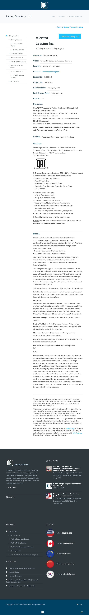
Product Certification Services (20, 539)
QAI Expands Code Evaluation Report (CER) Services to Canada (67, 495)
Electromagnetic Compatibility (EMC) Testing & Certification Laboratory (22, 581)
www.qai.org (70, 428)
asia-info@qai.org (69, 574)
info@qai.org (77, 433)
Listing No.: (38, 76)
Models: (36, 233)
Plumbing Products (17, 71)
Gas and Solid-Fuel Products (16, 66)
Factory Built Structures (18, 61)
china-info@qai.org (67, 564)
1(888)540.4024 (66, 533)
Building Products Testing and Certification (22, 568)
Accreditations (15, 535)
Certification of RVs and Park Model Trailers (22, 586)
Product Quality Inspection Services (22, 547)
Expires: (36, 98)
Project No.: (38, 82)
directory (62, 16)
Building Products (16, 40)
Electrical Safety (14, 572)
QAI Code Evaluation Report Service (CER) (24, 555)
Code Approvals (16, 551)
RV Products (15, 81)
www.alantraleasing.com (50, 71)
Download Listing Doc (70, 36)
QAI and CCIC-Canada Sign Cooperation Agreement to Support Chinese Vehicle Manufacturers (67, 468)
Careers (10, 497)
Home (52, 16)
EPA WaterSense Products (17, 76)
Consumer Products (17, 54)
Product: (36, 136)
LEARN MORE (11, 487)
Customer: (37, 55)
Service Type (13, 531)
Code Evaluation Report (17, 45)
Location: (37, 66)
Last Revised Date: (41, 93)
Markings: (37, 143)
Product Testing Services (19, 543)
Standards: (38, 103)
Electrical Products (17, 57)
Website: (37, 71)
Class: (36, 60)
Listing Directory (14, 36)
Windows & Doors (18, 50)
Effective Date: (39, 87)
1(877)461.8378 (68, 543)
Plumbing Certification (15, 576)
